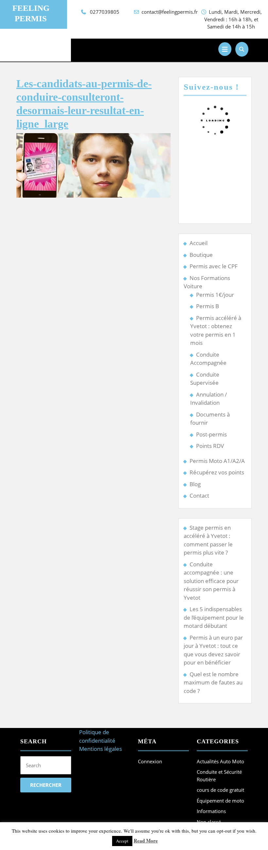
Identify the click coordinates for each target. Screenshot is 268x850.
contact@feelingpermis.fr (170, 12)
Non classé (209, 822)
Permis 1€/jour (215, 294)
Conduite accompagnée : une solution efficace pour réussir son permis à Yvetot (211, 580)
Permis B (207, 306)
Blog (195, 484)
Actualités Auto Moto (220, 761)
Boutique (201, 254)
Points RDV (210, 446)
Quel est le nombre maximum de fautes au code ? (213, 682)
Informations (211, 811)
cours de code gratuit (220, 790)
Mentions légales (100, 749)
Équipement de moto (220, 800)
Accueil (199, 243)
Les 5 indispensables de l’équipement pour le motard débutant (214, 617)
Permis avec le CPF (214, 266)
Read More (146, 840)
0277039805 (104, 12)
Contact (199, 495)
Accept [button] (122, 841)
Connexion (150, 761)
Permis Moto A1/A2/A (217, 461)
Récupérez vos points (217, 472)
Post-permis (211, 434)
